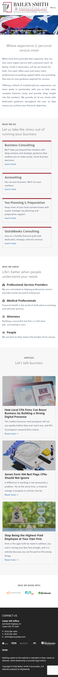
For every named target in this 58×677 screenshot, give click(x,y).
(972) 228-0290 (11, 631)
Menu (53, 7)
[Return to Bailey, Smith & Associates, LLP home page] (25, 7)
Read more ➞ (29, 433)
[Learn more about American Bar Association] (34, 643)
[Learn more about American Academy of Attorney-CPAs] (24, 643)
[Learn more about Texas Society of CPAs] (14, 643)
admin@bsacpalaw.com (15, 636)
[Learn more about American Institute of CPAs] (5, 643)
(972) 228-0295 (10, 634)
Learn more (17, 164)
